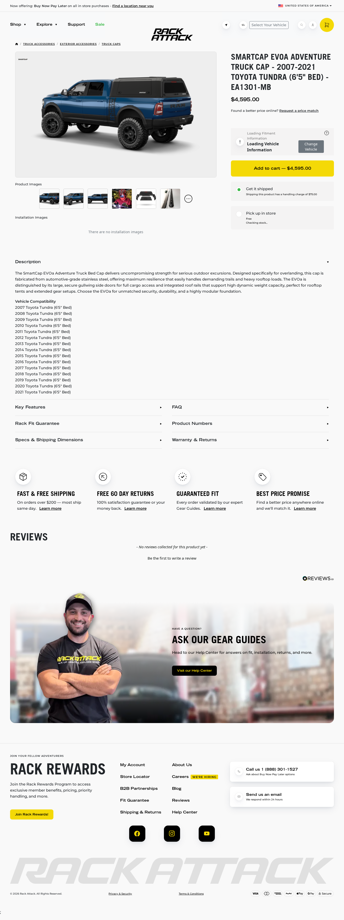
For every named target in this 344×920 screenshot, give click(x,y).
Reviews (181, 801)
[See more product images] (188, 199)
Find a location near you (133, 6)
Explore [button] (45, 25)
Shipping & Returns (140, 812)
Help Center (184, 812)
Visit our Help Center (194, 670)
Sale (100, 25)
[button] (172, 557)
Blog (176, 789)
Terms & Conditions (191, 893)
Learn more (50, 508)
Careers (180, 777)
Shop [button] (16, 25)
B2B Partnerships (139, 789)
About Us (182, 765)
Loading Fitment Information (261, 135)
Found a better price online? (275, 111)
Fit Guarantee (134, 801)
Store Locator (135, 777)
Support (76, 25)
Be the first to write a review (172, 558)
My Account (132, 765)
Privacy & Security (120, 893)
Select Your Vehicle (269, 25)
